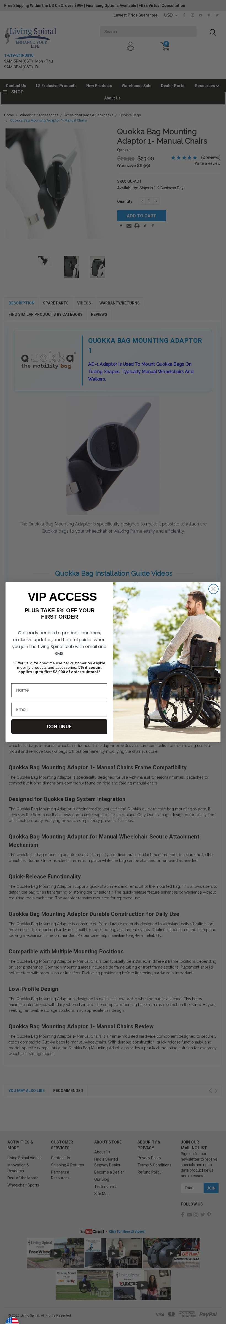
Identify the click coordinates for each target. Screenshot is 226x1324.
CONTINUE (59, 726)
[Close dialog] (213, 589)
